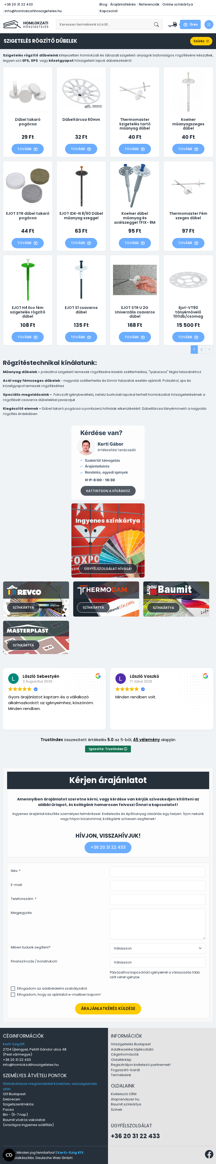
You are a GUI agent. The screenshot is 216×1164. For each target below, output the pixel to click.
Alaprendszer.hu (125, 1099)
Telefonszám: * (23, 898)
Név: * (16, 870)
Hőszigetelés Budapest (131, 1044)
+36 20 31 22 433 (18, 4)
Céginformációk (125, 1054)
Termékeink (121, 1074)
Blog (103, 4)
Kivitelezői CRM (123, 1093)
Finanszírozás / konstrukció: (34, 961)
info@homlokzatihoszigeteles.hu (33, 10)
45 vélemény (146, 739)
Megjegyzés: (22, 912)
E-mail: (17, 884)
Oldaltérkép (121, 1059)
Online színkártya (177, 4)
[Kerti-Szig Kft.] (26, 24)
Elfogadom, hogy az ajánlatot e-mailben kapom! (59, 994)
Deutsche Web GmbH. (54, 1157)
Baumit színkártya (126, 1104)
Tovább (24, 148)
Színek (116, 1109)
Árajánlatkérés (123, 4)
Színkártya (23, 607)
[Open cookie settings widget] (9, 1155)
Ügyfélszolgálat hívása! (108, 568)
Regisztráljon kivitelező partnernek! (141, 1064)
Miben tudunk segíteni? (31, 947)
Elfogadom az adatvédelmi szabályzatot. (52, 988)
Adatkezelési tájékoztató (132, 1049)
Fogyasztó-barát (125, 1069)
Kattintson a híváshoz (108, 490)
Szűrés (199, 41)
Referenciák (149, 4)
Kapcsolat (109, 10)
